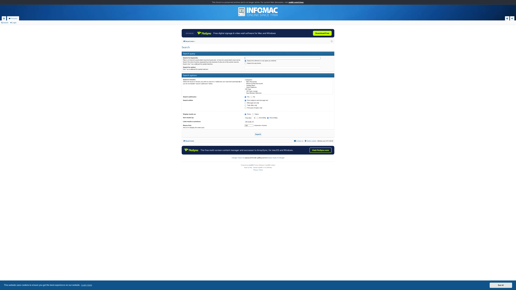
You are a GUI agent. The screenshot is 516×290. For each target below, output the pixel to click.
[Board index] (258, 11)
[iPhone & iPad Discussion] (289, 84)
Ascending (262, 118)
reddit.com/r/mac (296, 2)
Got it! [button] (501, 285)
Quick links (4, 19)
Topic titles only (252, 105)
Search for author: (189, 67)
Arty (251, 167)
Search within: (188, 100)
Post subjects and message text (257, 100)
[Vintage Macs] (289, 85)
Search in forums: (189, 79)
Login (14, 23)
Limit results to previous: (192, 121)
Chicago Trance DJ (238, 158)
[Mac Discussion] (289, 82)
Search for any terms (254, 63)
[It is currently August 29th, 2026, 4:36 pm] (332, 41)
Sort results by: (188, 117)
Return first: (187, 125)
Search (5, 23)
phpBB (251, 165)
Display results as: (189, 114)
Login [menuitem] (512, 19)
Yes (248, 97)
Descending (273, 118)
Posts (249, 114)
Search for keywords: (190, 58)
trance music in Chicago (276, 158)
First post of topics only (254, 108)
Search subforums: (190, 97)
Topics (256, 114)
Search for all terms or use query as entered (261, 60)
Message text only (253, 103)
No (254, 97)
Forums (14, 18)
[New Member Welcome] (289, 93)
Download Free (322, 33)
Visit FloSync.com (320, 150)
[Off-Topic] (289, 89)
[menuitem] (507, 18)
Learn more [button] (86, 285)
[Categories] (289, 80)
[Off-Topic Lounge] (289, 91)
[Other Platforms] (289, 87)
